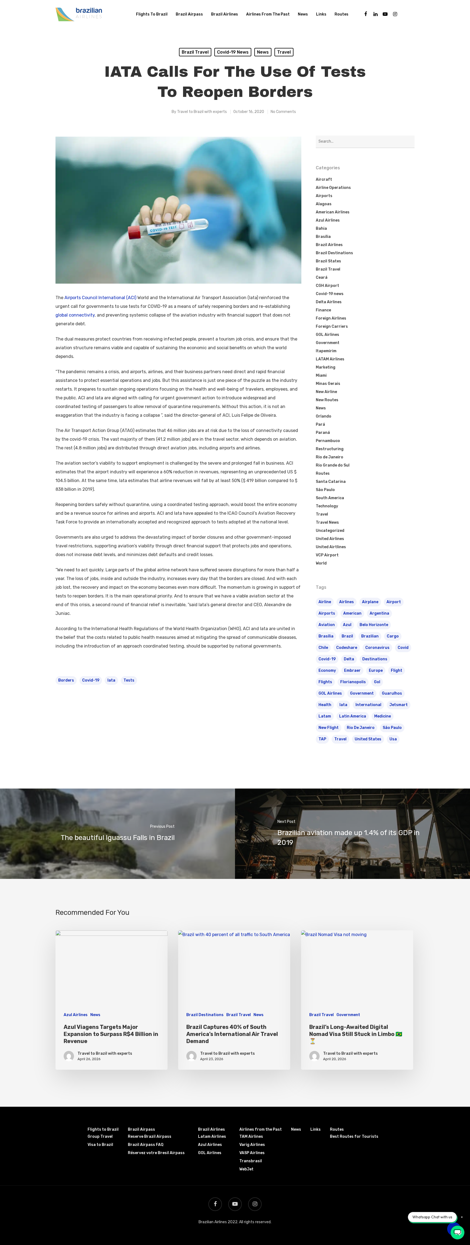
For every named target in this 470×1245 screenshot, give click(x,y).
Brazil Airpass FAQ (145, 1144)
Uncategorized (330, 530)
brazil (347, 636)
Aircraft (324, 179)
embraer (352, 670)
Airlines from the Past (268, 14)
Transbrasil (250, 1161)
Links (321, 14)
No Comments (283, 111)
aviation (327, 624)
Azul (347, 624)
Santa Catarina (331, 481)
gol (377, 682)
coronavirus (377, 647)
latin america (352, 716)
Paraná (323, 432)
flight (396, 670)
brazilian (370, 636)
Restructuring (330, 449)
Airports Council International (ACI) (100, 297)
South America (330, 498)
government (362, 693)
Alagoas (324, 204)
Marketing (325, 367)
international (368, 705)
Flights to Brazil (152, 14)
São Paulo (325, 489)
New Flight (329, 727)
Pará (320, 424)
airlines (346, 602)
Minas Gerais (328, 383)
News (303, 14)
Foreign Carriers (332, 326)
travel (340, 739)
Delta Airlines (329, 302)
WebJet (246, 1169)
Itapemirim (326, 351)
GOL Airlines (327, 334)
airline (325, 602)
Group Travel (100, 1136)
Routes (341, 14)
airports (327, 613)
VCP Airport (327, 555)
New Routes (327, 400)
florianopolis (353, 682)
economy (327, 670)
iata (111, 680)
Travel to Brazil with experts (202, 111)
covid (403, 647)
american (352, 613)
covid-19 (90, 680)
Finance (323, 310)
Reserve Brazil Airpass (149, 1136)
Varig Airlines (252, 1144)
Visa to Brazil (100, 1144)
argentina (379, 613)
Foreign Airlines (331, 318)
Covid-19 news (233, 52)
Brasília (323, 236)
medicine (382, 716)
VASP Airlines (252, 1153)
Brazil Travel (195, 52)
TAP (322, 739)
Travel (284, 52)
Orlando (323, 416)
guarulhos (392, 693)
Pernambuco (328, 440)
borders (66, 680)
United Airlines (330, 538)
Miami (321, 375)
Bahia (321, 228)
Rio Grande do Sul (333, 465)
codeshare (346, 647)
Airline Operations (333, 187)
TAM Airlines (251, 1136)
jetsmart (398, 705)
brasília (326, 636)
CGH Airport (327, 285)
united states (368, 739)
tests (128, 680)
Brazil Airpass (189, 14)
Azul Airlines (328, 220)
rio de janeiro (361, 727)
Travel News (327, 522)
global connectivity (75, 315)
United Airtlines (331, 547)
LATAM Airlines (330, 359)
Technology (327, 506)
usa (393, 739)
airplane (370, 602)
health (325, 705)
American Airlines (333, 212)
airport (393, 602)
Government (327, 343)
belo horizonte (374, 624)
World (321, 563)
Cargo (393, 636)
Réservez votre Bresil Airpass (156, 1153)
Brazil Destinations (334, 253)
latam (325, 716)
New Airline (326, 392)
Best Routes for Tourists (354, 1136)
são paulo (392, 727)
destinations (374, 659)
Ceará (321, 277)
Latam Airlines (212, 1136)
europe (376, 670)
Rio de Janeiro (329, 457)
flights (325, 682)
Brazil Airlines (224, 14)
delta (349, 659)
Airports (324, 196)
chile (323, 647)
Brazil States (328, 261)
